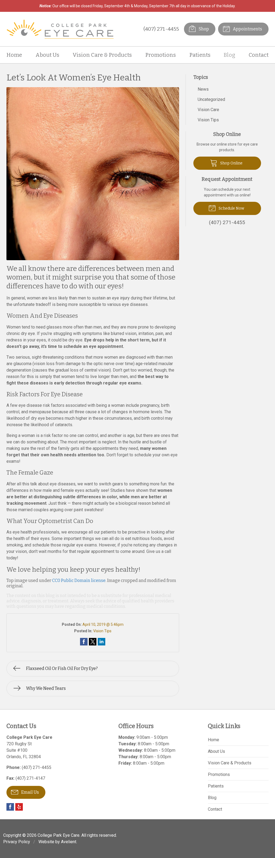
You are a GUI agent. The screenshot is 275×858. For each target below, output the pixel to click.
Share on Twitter (92, 641)
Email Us (29, 792)
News (203, 89)
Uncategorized (211, 99)
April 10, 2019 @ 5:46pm (103, 624)
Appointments (247, 28)
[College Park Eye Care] (60, 29)
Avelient (68, 841)
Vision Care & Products (102, 55)
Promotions (160, 55)
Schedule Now (231, 208)
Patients (200, 55)
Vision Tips (102, 631)
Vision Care (208, 109)
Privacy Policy (16, 841)
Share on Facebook (84, 641)
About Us (47, 55)
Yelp (19, 807)
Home (14, 55)
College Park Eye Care (58, 835)
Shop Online (231, 163)
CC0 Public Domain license (79, 580)
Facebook (10, 807)
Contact (259, 55)
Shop (203, 28)
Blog (229, 55)
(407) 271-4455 (161, 29)
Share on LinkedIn (101, 641)
